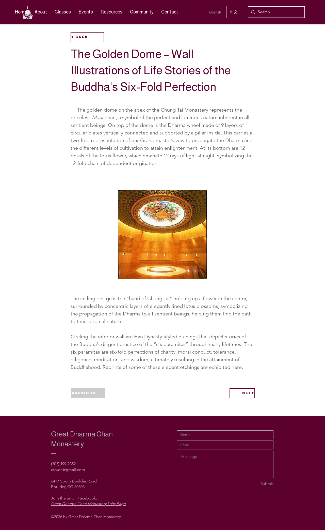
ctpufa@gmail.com (68, 469)
